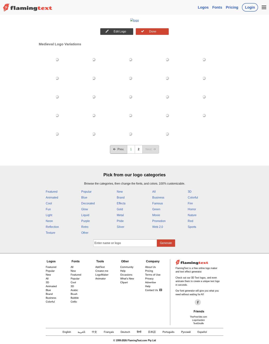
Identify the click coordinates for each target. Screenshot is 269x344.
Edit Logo (120, 31)
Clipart (124, 282)
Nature (192, 215)
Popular (86, 191)
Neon (49, 221)
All (154, 191)
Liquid (85, 215)
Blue (84, 197)
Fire (190, 203)
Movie (156, 215)
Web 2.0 (157, 226)
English (67, 331)
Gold (120, 209)
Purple (85, 221)
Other (84, 232)
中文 (94, 331)
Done (152, 31)
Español (202, 331)
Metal (120, 215)
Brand (121, 197)
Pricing (232, 7)
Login (250, 7)
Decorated (88, 203)
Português (168, 331)
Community (126, 266)
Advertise (150, 282)
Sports (192, 226)
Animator (100, 278)
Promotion (159, 221)
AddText (100, 266)
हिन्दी (139, 331)
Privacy (149, 278)
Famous (157, 203)
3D (190, 191)
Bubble (75, 297)
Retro (84, 226)
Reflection (52, 226)
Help (123, 270)
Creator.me (101, 270)
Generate (166, 243)
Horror (192, 209)
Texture (50, 232)
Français (109, 331)
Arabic (74, 290)
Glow (84, 209)
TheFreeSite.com (198, 317)
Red (190, 221)
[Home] (28, 7)
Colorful (193, 197)
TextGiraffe (198, 323)
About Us (150, 266)
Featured (51, 191)
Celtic (74, 301)
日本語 (152, 331)
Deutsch (125, 331)
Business (158, 197)
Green (156, 209)
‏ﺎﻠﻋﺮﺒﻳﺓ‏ (81, 331)
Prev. (120, 149)
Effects (121, 203)
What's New (127, 278)
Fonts (217, 7)
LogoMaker (102, 274)
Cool (49, 203)
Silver (120, 226)
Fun (48, 209)
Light (49, 215)
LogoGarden (198, 320)
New (120, 191)
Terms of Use (152, 274)
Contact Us (151, 290)
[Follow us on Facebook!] (198, 302)
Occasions (126, 274)
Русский (186, 331)
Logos (203, 7)
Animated (52, 197)
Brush (74, 293)
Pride (120, 221)
